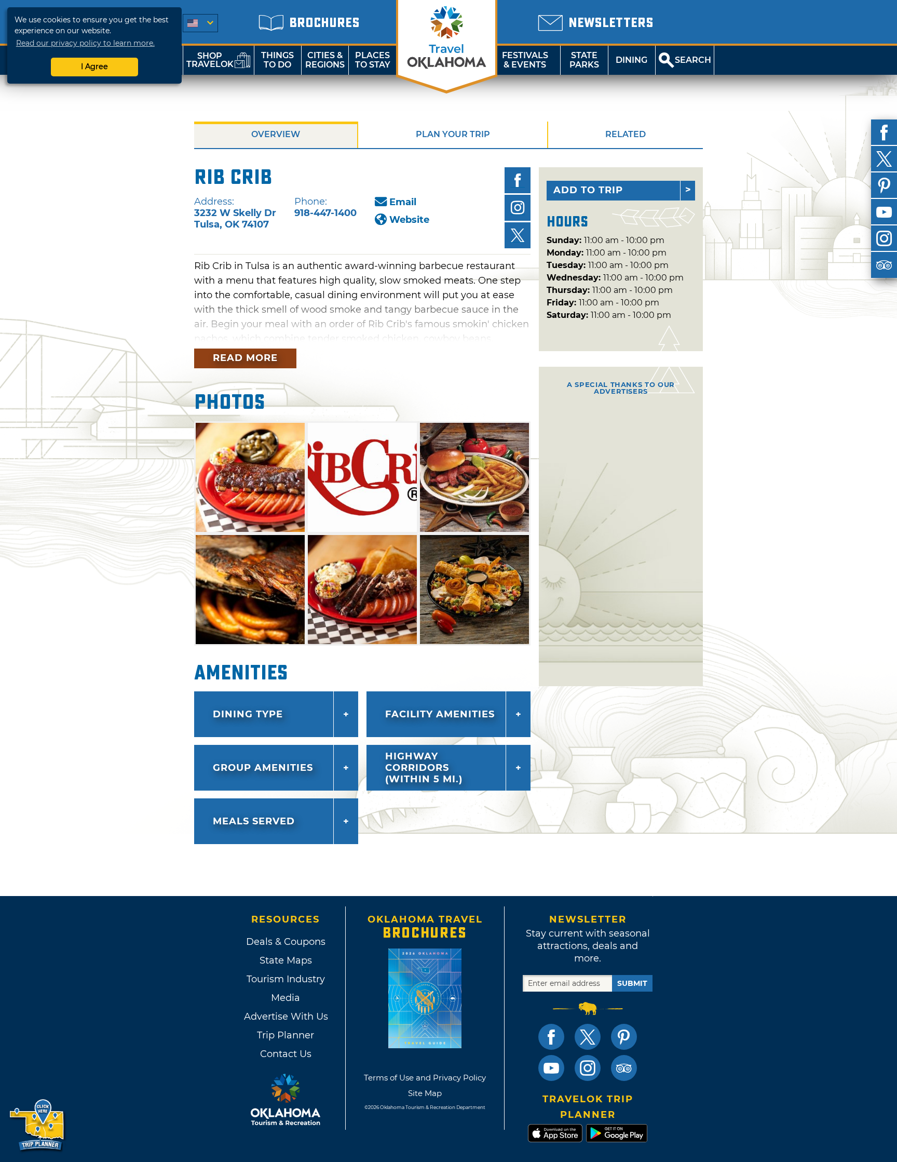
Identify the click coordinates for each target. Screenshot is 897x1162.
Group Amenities (263, 767)
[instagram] (884, 238)
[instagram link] (588, 1068)
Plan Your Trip (453, 134)
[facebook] (884, 132)
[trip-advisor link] (624, 1068)
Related (625, 134)
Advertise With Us (285, 1016)
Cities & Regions (325, 60)
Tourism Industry (286, 979)
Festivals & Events (525, 60)
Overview (275, 134)
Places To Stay (372, 60)
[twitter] (884, 159)
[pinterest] (884, 185)
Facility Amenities (440, 714)
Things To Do (277, 60)
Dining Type (248, 714)
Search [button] (693, 60)
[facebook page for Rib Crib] (518, 180)
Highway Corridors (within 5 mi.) (424, 768)
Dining (631, 60)
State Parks (584, 60)
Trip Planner (285, 1035)
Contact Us (285, 1054)
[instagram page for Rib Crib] (518, 208)
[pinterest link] (624, 1037)
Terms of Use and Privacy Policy (425, 1078)
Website (409, 219)
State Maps (286, 960)
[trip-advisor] (884, 265)
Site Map (425, 1093)
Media (285, 998)
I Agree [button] (94, 66)
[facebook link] (551, 1037)
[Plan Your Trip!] (37, 1125)
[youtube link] (551, 1068)
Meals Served (254, 821)
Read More (245, 358)
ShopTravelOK (210, 60)
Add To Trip (588, 190)
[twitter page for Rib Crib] (518, 235)
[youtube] (884, 212)
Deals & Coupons (285, 941)
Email (402, 202)
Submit (632, 983)
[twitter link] (588, 1037)
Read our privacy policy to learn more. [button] (85, 43)
